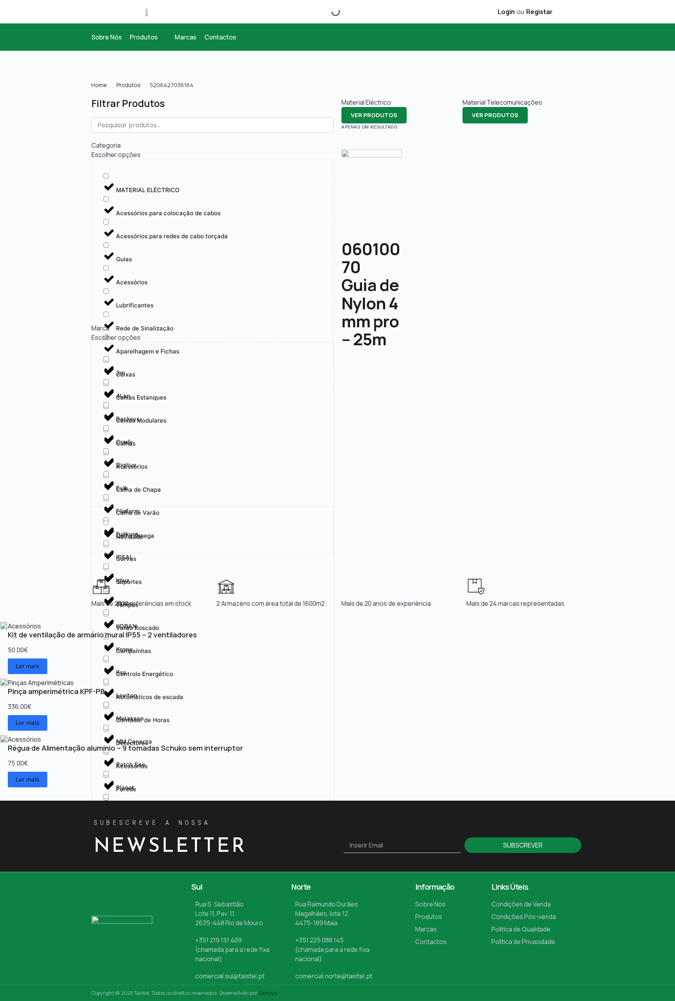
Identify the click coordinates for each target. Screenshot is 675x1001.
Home (99, 85)
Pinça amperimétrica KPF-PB (56, 691)
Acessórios (24, 626)
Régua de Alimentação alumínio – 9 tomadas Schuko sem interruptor (125, 748)
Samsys (268, 992)
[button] (148, 37)
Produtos (128, 85)
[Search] (329, 12)
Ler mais (27, 666)
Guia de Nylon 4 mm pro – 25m (370, 311)
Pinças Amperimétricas (41, 682)
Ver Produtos (374, 115)
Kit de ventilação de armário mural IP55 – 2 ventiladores (102, 634)
